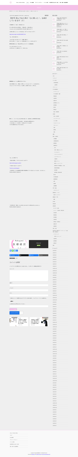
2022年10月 (55, 353)
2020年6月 (54, 416)
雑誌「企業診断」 (56, 111)
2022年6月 (54, 362)
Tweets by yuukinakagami (14, 168)
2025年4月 (54, 286)
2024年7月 (54, 306)
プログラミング (56, 190)
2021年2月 (54, 398)
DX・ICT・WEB (56, 208)
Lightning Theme (38, 454)
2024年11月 (55, 297)
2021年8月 (54, 385)
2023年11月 (55, 324)
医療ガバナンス (56, 161)
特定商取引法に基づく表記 (14, 444)
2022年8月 (54, 358)
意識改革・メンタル (56, 192)
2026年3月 (54, 261)
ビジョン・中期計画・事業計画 (59, 210)
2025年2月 (54, 290)
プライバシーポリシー (13, 439)
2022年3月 (54, 369)
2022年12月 (55, 349)
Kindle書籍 (11, 437)
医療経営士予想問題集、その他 (59, 165)
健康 (53, 134)
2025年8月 (54, 277)
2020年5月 (54, 418)
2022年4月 (54, 367)
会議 (54, 127)
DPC (55, 147)
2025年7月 (54, 279)
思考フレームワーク (57, 194)
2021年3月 (54, 396)
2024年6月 (54, 308)
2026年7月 (54, 252)
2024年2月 (54, 317)
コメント (12, 268)
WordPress (33, 454)
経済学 (55, 107)
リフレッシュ (55, 87)
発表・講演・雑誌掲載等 (14, 446)
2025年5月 (54, 284)
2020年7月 (54, 414)
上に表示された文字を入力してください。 (18, 303)
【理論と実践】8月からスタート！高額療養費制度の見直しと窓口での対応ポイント (62, 24)
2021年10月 (55, 380)
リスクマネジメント (57, 156)
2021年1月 (54, 400)
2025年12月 (55, 268)
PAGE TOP (75, 442)
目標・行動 (55, 228)
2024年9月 (54, 302)
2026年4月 (54, 259)
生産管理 (55, 98)
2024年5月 (54, 311)
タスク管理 (55, 120)
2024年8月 (54, 304)
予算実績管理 (56, 82)
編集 (54, 199)
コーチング (55, 78)
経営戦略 (55, 240)
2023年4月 (54, 340)
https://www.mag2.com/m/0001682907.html (18, 34)
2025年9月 (54, 275)
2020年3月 (54, 423)
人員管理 (55, 84)
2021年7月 (54, 387)
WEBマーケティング (57, 236)
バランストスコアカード (58, 154)
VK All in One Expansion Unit (46, 454)
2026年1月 (54, 266)
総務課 (55, 183)
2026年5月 (54, 257)
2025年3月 (54, 288)
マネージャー (56, 125)
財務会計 (55, 109)
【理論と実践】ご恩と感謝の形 (62, 51)
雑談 (53, 245)
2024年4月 (54, 313)
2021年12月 (55, 376)
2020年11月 (55, 405)
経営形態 (55, 170)
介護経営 (55, 158)
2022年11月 (55, 351)
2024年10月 (55, 299)
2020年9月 (54, 409)
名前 (11, 282)
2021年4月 (54, 394)
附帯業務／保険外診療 (58, 172)
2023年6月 (54, 335)
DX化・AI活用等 (56, 116)
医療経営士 (55, 145)
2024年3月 (54, 315)
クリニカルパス (56, 152)
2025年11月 (55, 270)
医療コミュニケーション (58, 163)
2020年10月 (55, 407)
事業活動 (55, 96)
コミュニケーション (57, 118)
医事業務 (55, 143)
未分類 (47, 15)
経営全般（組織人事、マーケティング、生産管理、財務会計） (60, 231)
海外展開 (55, 217)
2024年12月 (55, 295)
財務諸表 (55, 226)
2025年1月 (54, 293)
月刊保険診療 (56, 176)
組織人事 (55, 100)
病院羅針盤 (55, 179)
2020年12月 (55, 403)
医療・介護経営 (55, 136)
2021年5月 (54, 391)
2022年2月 (54, 371)
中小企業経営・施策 (57, 93)
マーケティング (56, 91)
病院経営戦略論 (56, 167)
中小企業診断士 (55, 89)
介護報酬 (55, 138)
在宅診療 (55, 212)
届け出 (55, 174)
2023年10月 (55, 326)
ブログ (11, 435)
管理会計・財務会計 (57, 221)
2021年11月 (55, 378)
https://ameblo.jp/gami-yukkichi (15, 163)
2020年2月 (54, 425)
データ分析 (55, 80)
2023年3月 (54, 342)
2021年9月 (54, 382)
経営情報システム (56, 102)
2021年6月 (54, 389)
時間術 (55, 129)
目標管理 (55, 219)
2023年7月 (54, 333)
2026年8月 (54, 250)
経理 (54, 181)
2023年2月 (54, 344)
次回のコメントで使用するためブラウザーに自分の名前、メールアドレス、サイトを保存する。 (28, 298)
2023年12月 (55, 322)
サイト (11, 293)
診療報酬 (55, 185)
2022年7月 (54, 360)
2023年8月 (54, 331)
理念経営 (54, 203)
